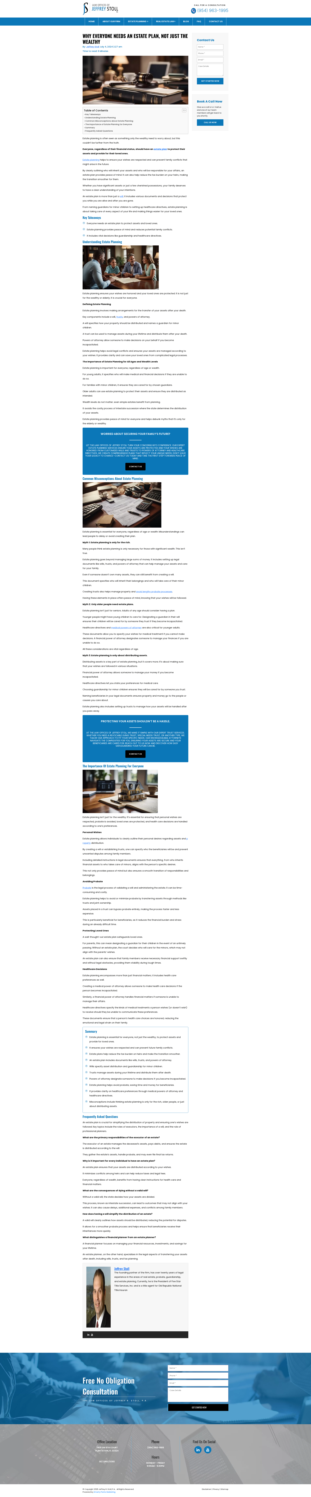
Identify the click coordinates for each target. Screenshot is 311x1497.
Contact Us (216, 21)
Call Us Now (210, 122)
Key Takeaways (93, 114)
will (121, 196)
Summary (90, 127)
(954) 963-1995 (212, 10)
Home (92, 21)
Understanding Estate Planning (100, 117)
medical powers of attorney (126, 627)
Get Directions (107, 1461)
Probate (87, 887)
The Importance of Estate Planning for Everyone (108, 124)
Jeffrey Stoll (92, 46)
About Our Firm (111, 21)
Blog (186, 21)
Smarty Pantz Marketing (104, 1492)
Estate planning (91, 159)
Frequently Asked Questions (99, 131)
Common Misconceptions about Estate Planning (109, 121)
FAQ (199, 21)
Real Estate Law (165, 21)
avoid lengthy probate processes (154, 591)
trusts (119, 316)
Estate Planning (137, 21)
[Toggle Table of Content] (183, 110)
